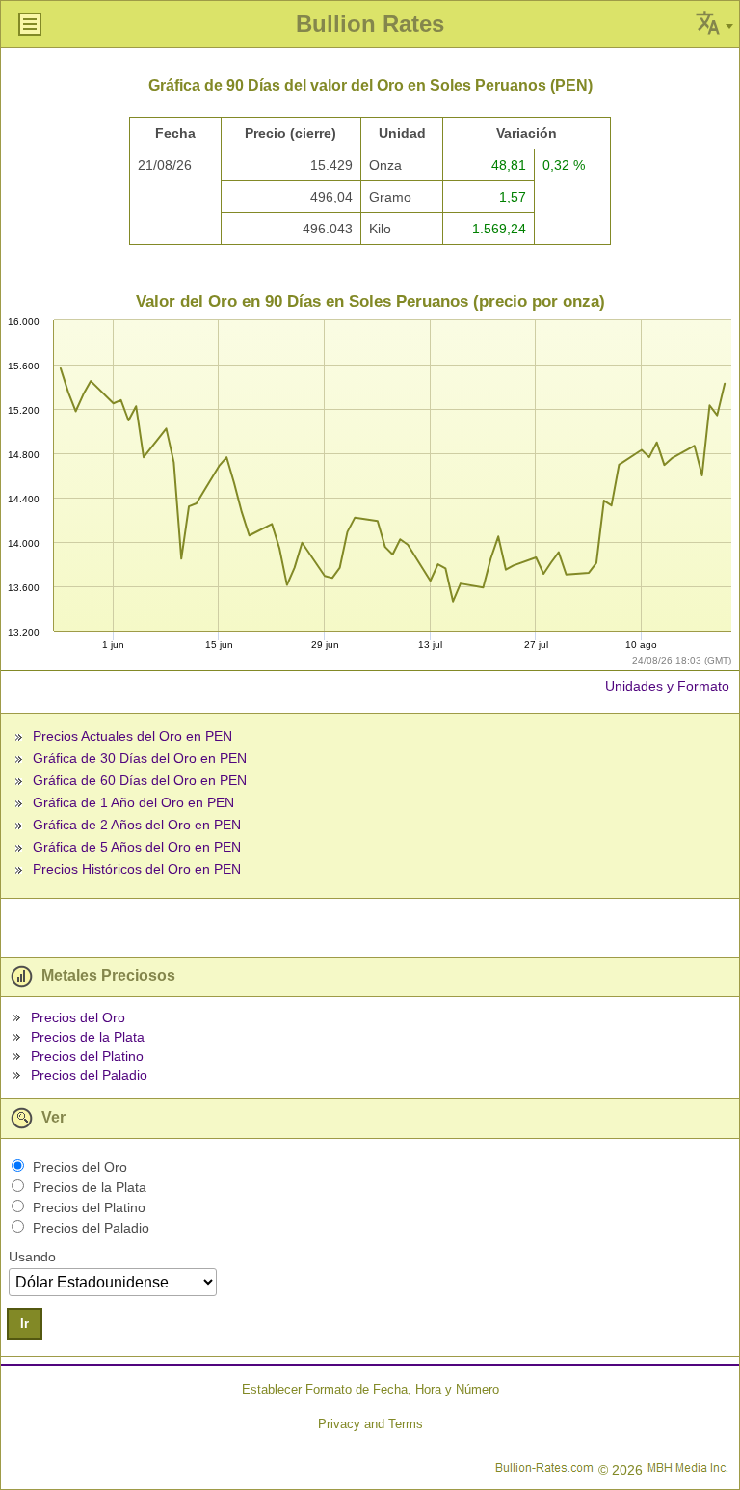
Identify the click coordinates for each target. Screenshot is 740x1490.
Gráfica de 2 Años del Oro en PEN (137, 824)
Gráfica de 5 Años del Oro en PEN (137, 846)
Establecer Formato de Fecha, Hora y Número (370, 1389)
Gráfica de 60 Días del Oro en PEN (140, 780)
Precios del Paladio (89, 1075)
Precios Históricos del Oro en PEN (137, 869)
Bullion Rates (370, 24)
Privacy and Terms (370, 1424)
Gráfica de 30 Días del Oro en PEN (140, 758)
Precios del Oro (78, 1017)
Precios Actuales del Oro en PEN (132, 736)
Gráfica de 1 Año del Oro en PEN (133, 802)
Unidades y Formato (667, 685)
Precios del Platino (87, 1056)
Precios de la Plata (88, 1036)
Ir (24, 1323)
